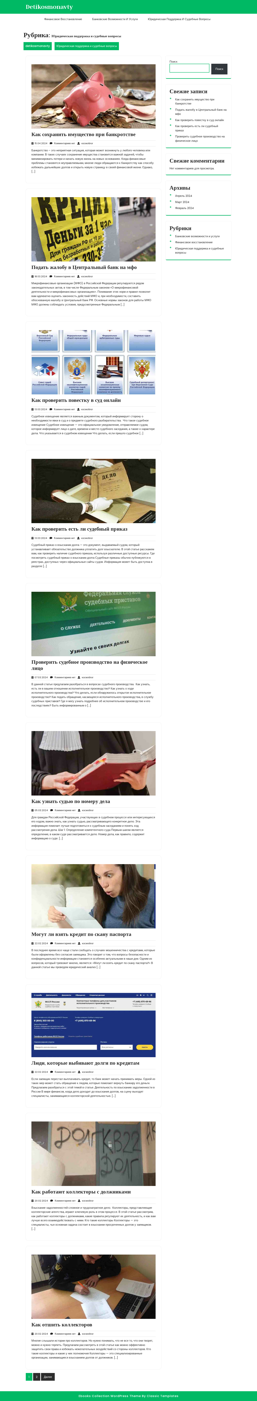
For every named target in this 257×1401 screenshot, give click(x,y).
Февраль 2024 (184, 208)
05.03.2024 (40, 810)
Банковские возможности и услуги (115, 19)
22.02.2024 (40, 943)
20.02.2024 (40, 1200)
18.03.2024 (40, 276)
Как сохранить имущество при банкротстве (83, 134)
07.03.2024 (40, 677)
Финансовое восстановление (63, 19)
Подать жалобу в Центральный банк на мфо (84, 267)
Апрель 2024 (183, 196)
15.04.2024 (40, 143)
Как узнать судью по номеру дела (70, 801)
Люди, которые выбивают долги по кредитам (85, 1063)
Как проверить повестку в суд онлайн (76, 400)
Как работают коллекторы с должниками (81, 1192)
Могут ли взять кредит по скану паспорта (81, 934)
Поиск (173, 62)
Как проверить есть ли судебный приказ (79, 529)
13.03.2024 (40, 409)
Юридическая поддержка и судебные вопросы (179, 19)
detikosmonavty (49, 7)
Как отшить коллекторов (61, 1325)
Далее (48, 1377)
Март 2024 (182, 202)
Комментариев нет (63, 143)
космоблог (86, 143)
